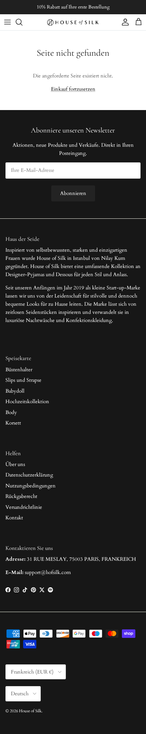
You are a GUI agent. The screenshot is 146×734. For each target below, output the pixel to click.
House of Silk (30, 711)
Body (11, 412)
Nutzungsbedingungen (30, 485)
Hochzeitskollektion (27, 401)
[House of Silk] (73, 22)
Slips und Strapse (23, 380)
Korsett (13, 422)
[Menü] (7, 22)
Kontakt (14, 517)
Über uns (15, 464)
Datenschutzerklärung (29, 474)
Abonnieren (73, 193)
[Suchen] (22, 22)
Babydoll (14, 391)
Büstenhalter (18, 369)
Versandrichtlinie (23, 507)
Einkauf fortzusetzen (73, 89)
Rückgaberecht (21, 496)
